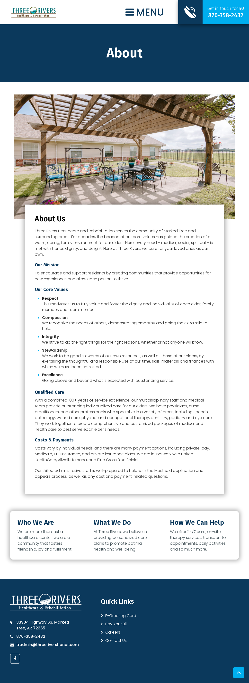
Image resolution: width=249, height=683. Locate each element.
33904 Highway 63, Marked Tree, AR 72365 (42, 625)
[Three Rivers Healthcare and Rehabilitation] (33, 12)
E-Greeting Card (120, 615)
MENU (149, 12)
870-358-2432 (30, 636)
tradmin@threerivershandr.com (47, 644)
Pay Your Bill (116, 624)
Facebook (15, 659)
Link (213, 12)
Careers (112, 632)
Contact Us (116, 640)
